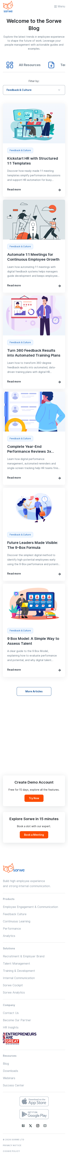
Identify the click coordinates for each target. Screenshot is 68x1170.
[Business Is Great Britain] (22, 1039)
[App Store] (34, 1101)
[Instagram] (37, 1125)
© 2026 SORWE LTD (13, 1140)
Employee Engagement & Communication (30, 907)
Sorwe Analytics (14, 992)
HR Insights (10, 1027)
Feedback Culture (14, 914)
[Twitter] (30, 1125)
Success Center (13, 1085)
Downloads (10, 1071)
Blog (6, 1063)
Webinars (9, 1078)
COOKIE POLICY (11, 1151)
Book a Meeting (34, 834)
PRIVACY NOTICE (12, 1145)
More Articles (34, 691)
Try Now (34, 798)
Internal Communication (19, 978)
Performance (12, 928)
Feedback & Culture (19, 90)
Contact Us (11, 1013)
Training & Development (19, 971)
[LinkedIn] (23, 1125)
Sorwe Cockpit (13, 985)
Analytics (9, 936)
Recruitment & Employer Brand (24, 956)
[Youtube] (45, 1125)
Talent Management (16, 963)
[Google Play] (34, 1114)
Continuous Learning (16, 921)
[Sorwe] (8, 6)
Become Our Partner (17, 1020)
